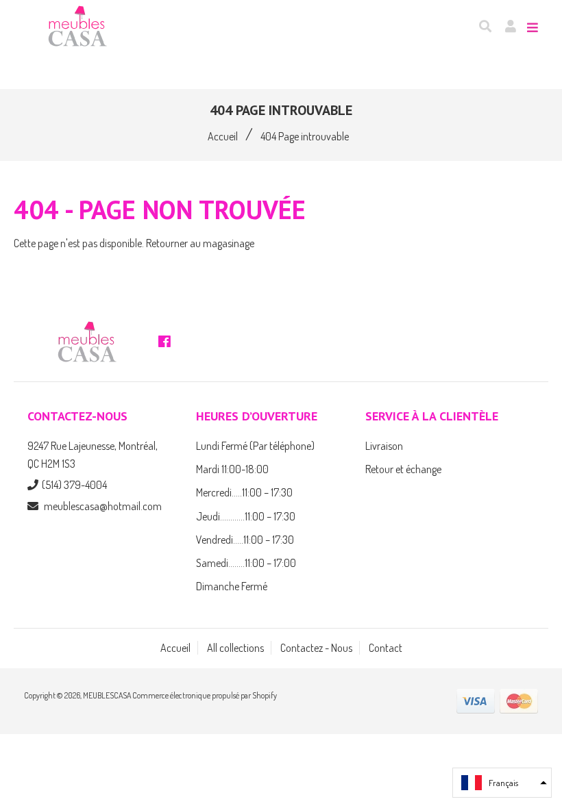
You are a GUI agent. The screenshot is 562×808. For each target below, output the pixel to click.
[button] (502, 783)
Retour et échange (403, 469)
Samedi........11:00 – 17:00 (246, 563)
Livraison (384, 446)
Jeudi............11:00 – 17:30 (245, 516)
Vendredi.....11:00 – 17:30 (245, 539)
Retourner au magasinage (200, 243)
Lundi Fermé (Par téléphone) (255, 446)
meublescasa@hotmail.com (103, 506)
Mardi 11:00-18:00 (232, 469)
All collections (235, 648)
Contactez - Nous (316, 648)
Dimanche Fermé (231, 586)
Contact (385, 648)
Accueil (223, 136)
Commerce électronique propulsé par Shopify (204, 695)
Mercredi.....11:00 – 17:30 (244, 492)
